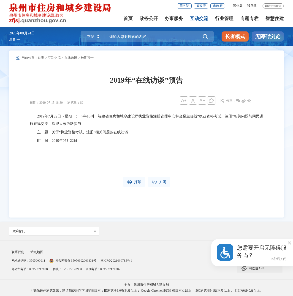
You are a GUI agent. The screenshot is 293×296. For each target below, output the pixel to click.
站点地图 (36, 252)
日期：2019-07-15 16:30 (46, 102)
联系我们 (17, 252)
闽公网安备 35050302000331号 (75, 260)
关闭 (159, 181)
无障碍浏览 (267, 36)
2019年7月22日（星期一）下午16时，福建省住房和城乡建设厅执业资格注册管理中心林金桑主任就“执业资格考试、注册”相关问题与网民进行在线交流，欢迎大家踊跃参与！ (146, 120)
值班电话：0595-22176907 (102, 269)
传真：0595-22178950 (67, 269)
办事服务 (174, 18)
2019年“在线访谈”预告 (146, 80)
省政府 (201, 6)
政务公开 (149, 18)
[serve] (60, 13)
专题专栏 (249, 18)
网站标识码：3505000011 (28, 260)
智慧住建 (275, 18)
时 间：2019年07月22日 (53, 140)
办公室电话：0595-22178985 (30, 269)
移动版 (252, 5)
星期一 (14, 40)
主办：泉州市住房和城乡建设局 (146, 284)
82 (81, 102)
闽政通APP (252, 268)
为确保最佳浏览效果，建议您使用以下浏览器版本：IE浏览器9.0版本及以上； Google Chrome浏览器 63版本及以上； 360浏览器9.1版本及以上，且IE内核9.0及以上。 (146, 290)
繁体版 (238, 5)
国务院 (184, 6)
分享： (231, 100)
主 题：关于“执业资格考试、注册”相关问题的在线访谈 (79, 132)
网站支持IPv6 (273, 6)
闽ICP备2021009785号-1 (116, 260)
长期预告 (87, 57)
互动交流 (199, 18)
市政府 (217, 6)
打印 (134, 181)
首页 (128, 18)
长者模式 (235, 36)
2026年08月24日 (22, 33)
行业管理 (224, 18)
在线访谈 (70, 57)
